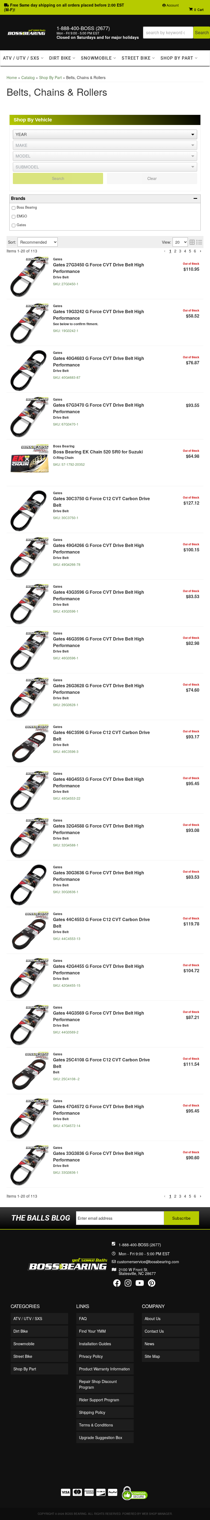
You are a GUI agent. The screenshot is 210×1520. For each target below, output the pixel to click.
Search (58, 178)
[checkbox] (13, 208)
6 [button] (195, 251)
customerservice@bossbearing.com (148, 1261)
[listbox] (105, 156)
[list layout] (199, 242)
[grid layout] (192, 242)
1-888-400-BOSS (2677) (140, 1244)
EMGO (22, 216)
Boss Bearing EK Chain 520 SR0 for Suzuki (98, 452)
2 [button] (175, 251)
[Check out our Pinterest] (151, 1284)
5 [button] (190, 251)
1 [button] (170, 251)
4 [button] (185, 251)
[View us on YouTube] (139, 1284)
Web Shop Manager (157, 1514)
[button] (105, 199)
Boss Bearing (27, 207)
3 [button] (180, 251)
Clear (152, 178)
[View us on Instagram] (128, 1284)
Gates (21, 224)
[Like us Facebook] (117, 1284)
